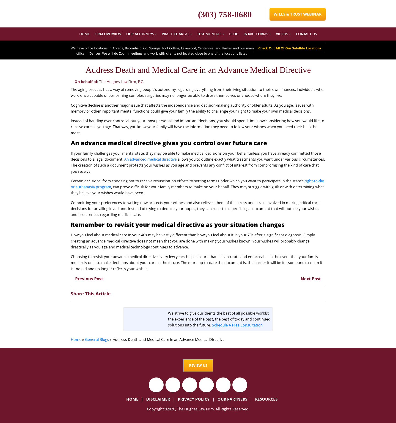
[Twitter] (305, 294)
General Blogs (97, 339)
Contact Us (306, 34)
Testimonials (209, 34)
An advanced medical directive (150, 159)
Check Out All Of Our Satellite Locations (289, 48)
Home (84, 34)
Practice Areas (175, 34)
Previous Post (88, 278)
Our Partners (232, 399)
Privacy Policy (194, 399)
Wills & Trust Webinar (298, 14)
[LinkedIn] (313, 294)
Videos (282, 34)
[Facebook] (297, 294)
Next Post (311, 278)
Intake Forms (256, 34)
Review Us (198, 365)
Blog (234, 34)
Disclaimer (158, 399)
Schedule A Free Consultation (237, 325)
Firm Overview (108, 34)
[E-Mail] (321, 294)
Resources (266, 399)
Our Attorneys (140, 34)
